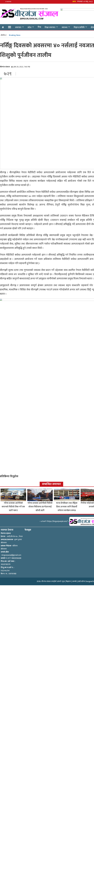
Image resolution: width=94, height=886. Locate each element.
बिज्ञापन (68, 581)
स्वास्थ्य (64, 27)
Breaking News (14, 35)
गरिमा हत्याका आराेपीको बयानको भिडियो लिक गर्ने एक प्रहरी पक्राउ (13, 506)
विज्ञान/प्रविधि (79, 27)
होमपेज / (4, 35)
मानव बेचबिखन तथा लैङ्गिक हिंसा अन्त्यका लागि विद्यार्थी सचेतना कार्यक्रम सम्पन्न (66, 506)
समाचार (18, 27)
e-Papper (8, 1)
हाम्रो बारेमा (81, 581)
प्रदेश (29, 27)
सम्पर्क (74, 581)
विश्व (39, 27)
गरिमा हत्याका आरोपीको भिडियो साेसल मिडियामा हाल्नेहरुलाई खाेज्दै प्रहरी (40, 506)
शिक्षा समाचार (50, 27)
